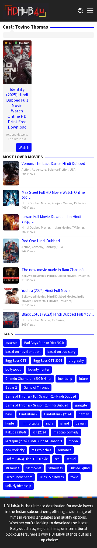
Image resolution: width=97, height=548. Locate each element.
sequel (71, 459)
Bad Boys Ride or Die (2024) (44, 342)
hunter (10, 423)
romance (64, 450)
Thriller (13, 139)
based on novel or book (22, 351)
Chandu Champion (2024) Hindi (28, 378)
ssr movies (33, 468)
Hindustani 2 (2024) (58, 414)
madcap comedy (66, 432)
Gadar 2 (11, 387)
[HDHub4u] (25, 10)
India (22, 139)
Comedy (37, 247)
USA (72, 169)
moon (73, 441)
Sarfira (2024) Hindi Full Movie (26, 459)
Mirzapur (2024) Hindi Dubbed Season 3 (33, 441)
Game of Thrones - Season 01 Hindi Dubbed (36, 405)
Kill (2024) (40, 432)
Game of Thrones (36, 387)
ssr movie (12, 468)
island (64, 423)
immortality (30, 423)
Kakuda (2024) (15, 432)
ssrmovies (55, 468)
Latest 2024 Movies (45, 301)
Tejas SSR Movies (51, 477)
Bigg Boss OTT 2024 (47, 360)
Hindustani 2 (28, 414)
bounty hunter (38, 369)
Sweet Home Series (18, 477)
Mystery (21, 134)
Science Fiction (58, 169)
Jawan (81, 423)
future (83, 378)
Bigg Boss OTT (15, 360)
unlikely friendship (18, 486)
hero (8, 414)
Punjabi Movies (62, 203)
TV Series (80, 203)
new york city (15, 450)
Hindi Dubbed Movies (36, 203)
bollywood (13, 369)
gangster (81, 405)
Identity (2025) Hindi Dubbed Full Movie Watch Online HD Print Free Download (17, 108)
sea (57, 459)
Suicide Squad (80, 468)
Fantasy (50, 247)
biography (76, 360)
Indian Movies (61, 227)
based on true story (61, 351)
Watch (24, 147)
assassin (11, 342)
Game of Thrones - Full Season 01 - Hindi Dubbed (40, 396)
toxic (74, 477)
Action (10, 134)
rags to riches (41, 450)
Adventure (39, 169)
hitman (84, 414)
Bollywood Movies (34, 276)
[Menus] (90, 10)
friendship (65, 378)
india (49, 423)
